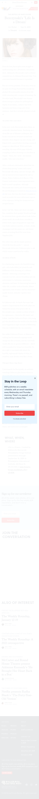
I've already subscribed (19, 419)
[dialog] (19, 399)
